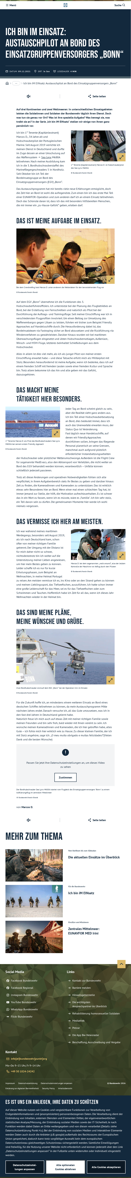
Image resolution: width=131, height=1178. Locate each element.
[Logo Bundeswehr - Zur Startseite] (65, 5)
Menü (13, 5)
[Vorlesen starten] (28, 96)
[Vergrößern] (121, 157)
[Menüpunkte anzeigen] (16, 83)
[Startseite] (7, 83)
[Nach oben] (121, 964)
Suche (117, 5)
